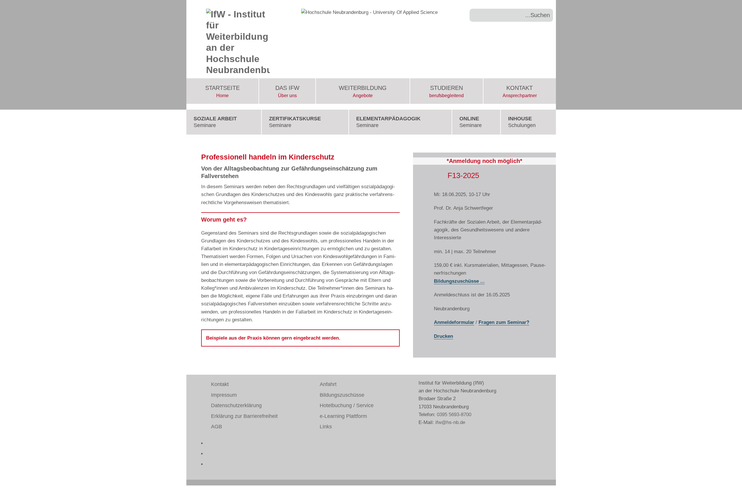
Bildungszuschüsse (342, 395)
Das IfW (287, 91)
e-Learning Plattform (343, 416)
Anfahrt (328, 384)
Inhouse (522, 122)
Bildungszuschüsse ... (459, 281)
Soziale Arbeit (215, 122)
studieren (446, 91)
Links (326, 426)
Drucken (443, 336)
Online (470, 122)
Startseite (222, 91)
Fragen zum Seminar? (504, 322)
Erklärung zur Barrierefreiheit (244, 416)
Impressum (224, 395)
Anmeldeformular (454, 322)
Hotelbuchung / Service (347, 405)
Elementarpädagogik (388, 122)
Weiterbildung (363, 91)
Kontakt (520, 91)
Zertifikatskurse (295, 122)
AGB (216, 426)
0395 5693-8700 (454, 414)
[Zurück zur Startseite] (238, 39)
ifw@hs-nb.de (450, 422)
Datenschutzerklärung (236, 405)
